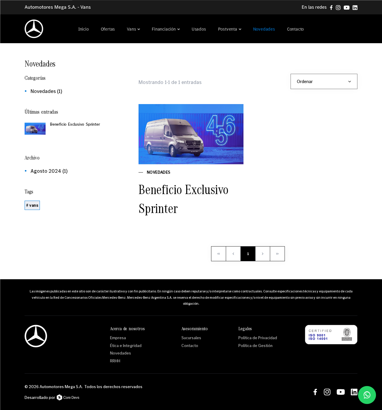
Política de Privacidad (257, 337)
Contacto (295, 29)
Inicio (83, 29)
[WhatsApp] (367, 395)
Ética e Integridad (126, 345)
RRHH (115, 361)
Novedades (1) (46, 91)
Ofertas (108, 29)
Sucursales (191, 337)
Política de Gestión (255, 345)
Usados (199, 29)
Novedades (264, 29)
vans (33, 205)
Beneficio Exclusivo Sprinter (183, 199)
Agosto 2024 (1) (49, 170)
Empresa (118, 337)
